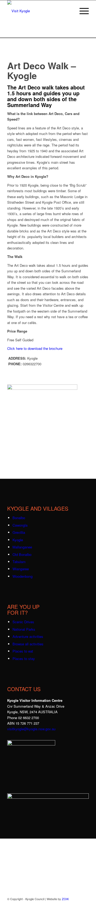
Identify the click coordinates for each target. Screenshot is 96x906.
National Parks (24, 629)
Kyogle (18, 539)
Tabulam (19, 561)
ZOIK (65, 899)
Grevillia (19, 532)
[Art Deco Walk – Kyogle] (42, 388)
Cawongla (20, 525)
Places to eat (23, 651)
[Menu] (81, 11)
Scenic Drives (23, 621)
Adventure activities (28, 636)
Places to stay (24, 658)
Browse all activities (28, 643)
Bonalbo (19, 517)
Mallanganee (22, 547)
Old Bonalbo (22, 554)
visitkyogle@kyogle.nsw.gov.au (31, 728)
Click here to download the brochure (35, 348)
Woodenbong (23, 576)
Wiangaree (21, 568)
